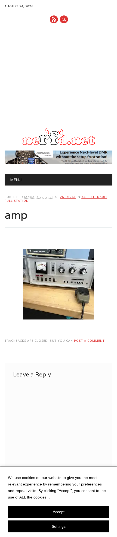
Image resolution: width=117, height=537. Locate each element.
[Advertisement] (58, 76)
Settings (59, 526)
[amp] (58, 324)
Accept (58, 512)
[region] (58, 501)
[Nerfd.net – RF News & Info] (58, 145)
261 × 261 (68, 197)
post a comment (89, 340)
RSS (54, 19)
